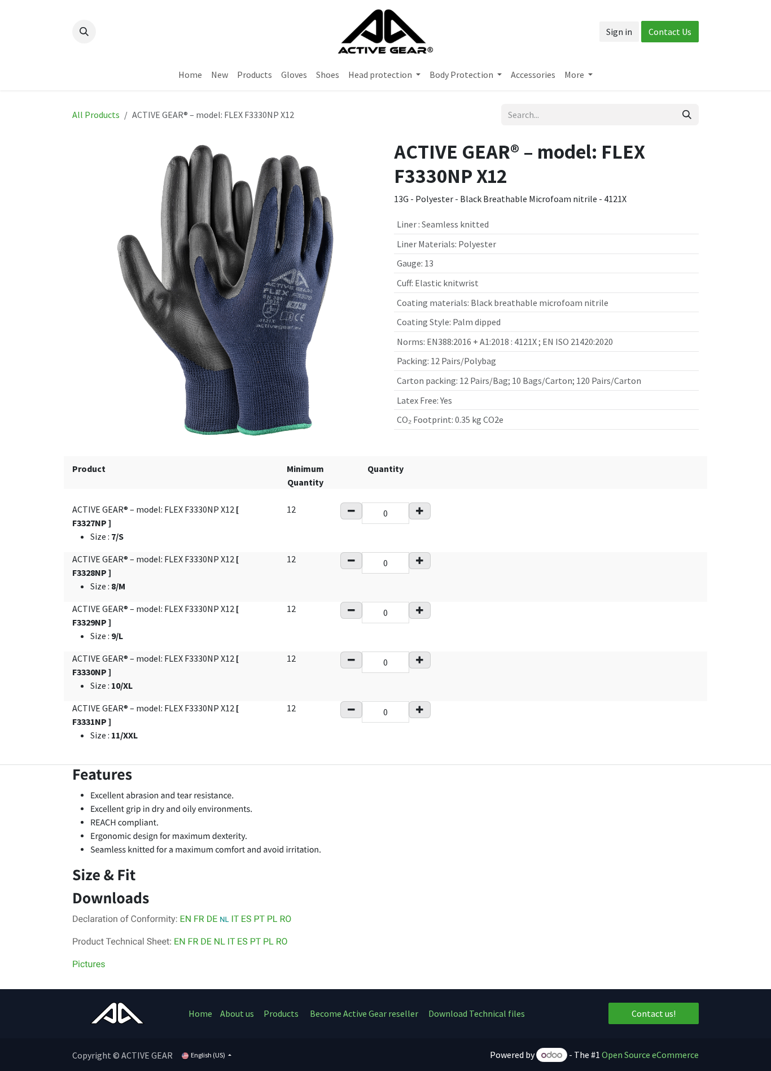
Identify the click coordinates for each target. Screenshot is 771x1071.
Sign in (619, 31)
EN (187, 918)
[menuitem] (190, 74)
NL (219, 941)
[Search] (687, 114)
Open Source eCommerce (650, 1054)
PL (272, 918)
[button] (84, 31)
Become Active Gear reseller (364, 1013)
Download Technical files (476, 1013)
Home (200, 1013)
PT (258, 918)
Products (281, 1013)
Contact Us (670, 31)
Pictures (88, 964)
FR (200, 918)
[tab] (385, 774)
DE (213, 918)
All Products (96, 114)
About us (238, 1013)
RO (285, 918)
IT (234, 918)
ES (246, 918)
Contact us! (654, 1013)
